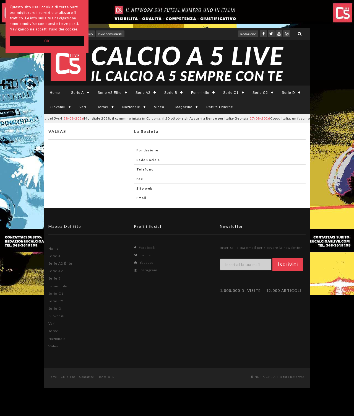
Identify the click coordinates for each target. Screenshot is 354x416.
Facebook (146, 248)
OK (47, 41)
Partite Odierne (219, 107)
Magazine (183, 107)
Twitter (145, 255)
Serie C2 (260, 93)
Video (159, 107)
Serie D (288, 93)
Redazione (248, 34)
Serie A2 (143, 93)
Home (55, 93)
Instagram (148, 270)
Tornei (102, 107)
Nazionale (131, 107)
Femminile (200, 93)
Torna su (105, 376)
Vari (82, 107)
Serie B (170, 93)
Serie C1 (231, 93)
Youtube (146, 262)
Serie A (77, 93)
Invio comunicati (110, 34)
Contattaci (87, 376)
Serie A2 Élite (110, 93)
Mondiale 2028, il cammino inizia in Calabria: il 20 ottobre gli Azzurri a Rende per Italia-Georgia (148, 118)
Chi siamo (68, 376)
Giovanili (58, 107)
